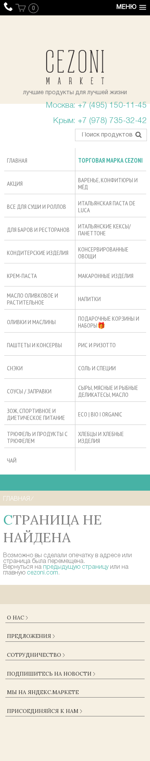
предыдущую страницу (75, 567)
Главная (16, 499)
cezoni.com (42, 573)
